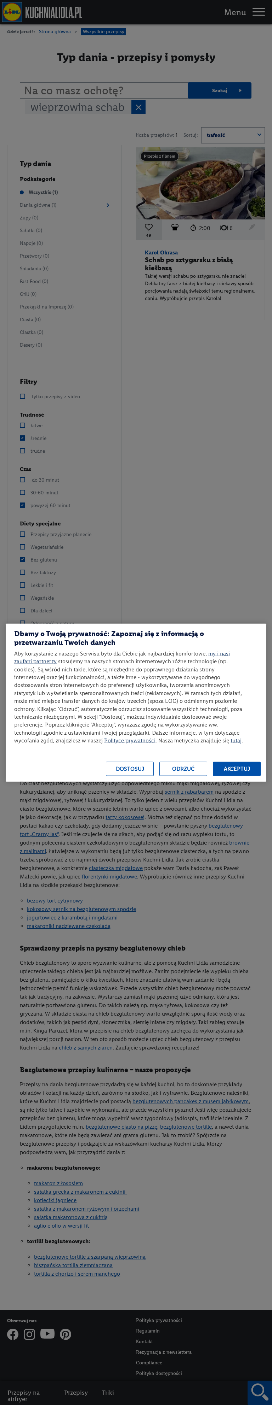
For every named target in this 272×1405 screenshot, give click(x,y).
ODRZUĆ (183, 768)
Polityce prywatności (129, 740)
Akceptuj (237, 768)
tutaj (236, 740)
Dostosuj (130, 768)
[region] (136, 703)
